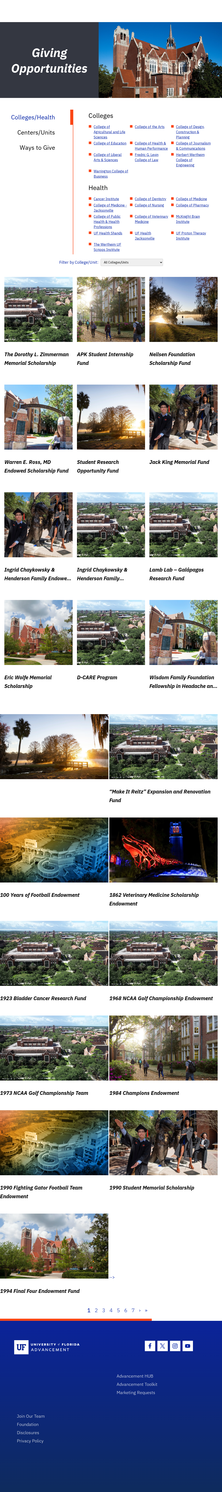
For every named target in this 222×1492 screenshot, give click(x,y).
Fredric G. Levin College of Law (146, 157)
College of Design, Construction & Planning (190, 132)
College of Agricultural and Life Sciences (109, 132)
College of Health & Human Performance (151, 146)
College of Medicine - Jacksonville (110, 208)
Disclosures (28, 1432)
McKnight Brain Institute (188, 219)
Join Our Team (31, 1416)
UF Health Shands (108, 233)
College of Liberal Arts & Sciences (108, 157)
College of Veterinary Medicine (151, 219)
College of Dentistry (150, 199)
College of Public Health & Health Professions (107, 221)
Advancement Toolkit (137, 1384)
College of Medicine (191, 199)
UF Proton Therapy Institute (191, 236)
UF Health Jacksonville (145, 236)
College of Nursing (149, 205)
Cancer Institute (106, 199)
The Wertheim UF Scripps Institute (107, 247)
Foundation (28, 1424)
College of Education (110, 143)
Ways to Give (37, 147)
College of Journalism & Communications (193, 146)
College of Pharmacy (192, 205)
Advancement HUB (135, 1376)
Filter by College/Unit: (78, 262)
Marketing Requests (136, 1392)
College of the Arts (150, 127)
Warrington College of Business (111, 174)
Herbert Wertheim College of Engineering (190, 160)
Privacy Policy (30, 1441)
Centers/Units (36, 132)
